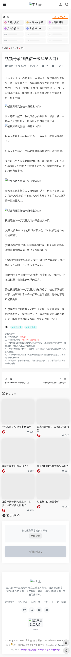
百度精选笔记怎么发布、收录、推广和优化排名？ (16, 503)
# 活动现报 (31, 327)
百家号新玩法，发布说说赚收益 (53, 428)
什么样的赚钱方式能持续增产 (53, 466)
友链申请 (22, 601)
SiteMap (50, 645)
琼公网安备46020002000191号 (28, 645)
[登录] (60, 5)
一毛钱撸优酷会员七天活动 (16, 426)
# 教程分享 (16, 327)
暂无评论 (13, 515)
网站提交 (9, 601)
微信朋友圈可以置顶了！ (15, 466)
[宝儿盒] (35, 4)
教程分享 (14, 48)
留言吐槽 (35, 601)
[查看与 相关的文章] (6, 78)
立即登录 (35, 536)
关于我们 (61, 601)
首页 (6, 48)
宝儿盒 (34, 66)
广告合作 (48, 601)
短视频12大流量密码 (48, 501)
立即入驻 (62, 16)
